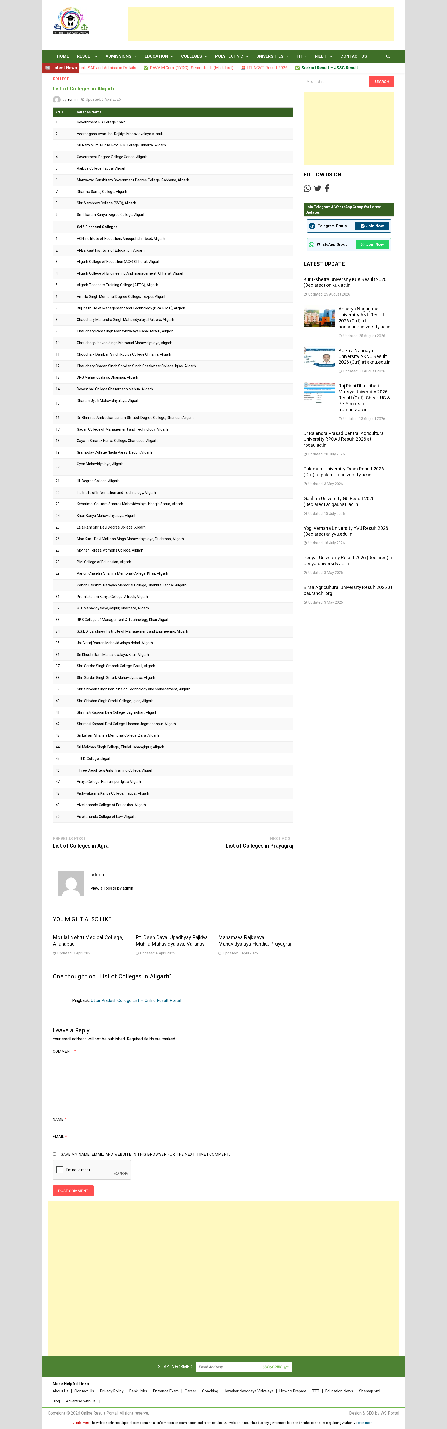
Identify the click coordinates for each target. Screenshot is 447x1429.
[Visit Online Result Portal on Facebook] (327, 190)
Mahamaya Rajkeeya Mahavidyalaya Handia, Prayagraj (254, 940)
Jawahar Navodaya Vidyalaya (248, 1391)
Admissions (118, 56)
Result (84, 56)
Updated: (103, 99)
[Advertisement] (261, 24)
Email (60, 1137)
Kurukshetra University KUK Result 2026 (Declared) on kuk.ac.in (345, 282)
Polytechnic (229, 56)
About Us (61, 1391)
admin (72, 99)
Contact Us (353, 56)
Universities (270, 56)
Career (190, 1391)
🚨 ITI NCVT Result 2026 (232, 67)
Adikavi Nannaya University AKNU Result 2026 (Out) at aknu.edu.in (365, 356)
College (61, 79)
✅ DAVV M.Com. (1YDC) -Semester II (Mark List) (156, 67)
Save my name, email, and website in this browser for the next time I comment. (145, 1154)
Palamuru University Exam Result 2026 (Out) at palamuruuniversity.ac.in (344, 471)
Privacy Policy (111, 1391)
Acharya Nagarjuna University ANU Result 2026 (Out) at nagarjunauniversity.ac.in (364, 317)
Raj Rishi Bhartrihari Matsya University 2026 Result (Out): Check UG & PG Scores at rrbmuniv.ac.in (364, 397)
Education (156, 56)
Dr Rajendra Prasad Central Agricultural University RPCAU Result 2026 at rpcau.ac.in (344, 439)
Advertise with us (81, 1401)
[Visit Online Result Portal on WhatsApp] (307, 190)
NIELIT (321, 56)
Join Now (375, 225)
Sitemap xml (369, 1391)
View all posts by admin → (114, 888)
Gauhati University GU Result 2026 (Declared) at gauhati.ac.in (339, 501)
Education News (339, 1391)
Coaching (210, 1391)
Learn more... (365, 1423)
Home (63, 56)
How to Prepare (292, 1391)
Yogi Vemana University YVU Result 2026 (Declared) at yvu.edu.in (346, 531)
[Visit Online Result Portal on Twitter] (318, 190)
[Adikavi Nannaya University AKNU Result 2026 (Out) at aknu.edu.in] (319, 349)
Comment (64, 1051)
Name (60, 1119)
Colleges (191, 56)
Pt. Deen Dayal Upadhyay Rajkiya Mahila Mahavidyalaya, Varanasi (172, 940)
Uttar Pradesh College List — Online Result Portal (136, 1000)
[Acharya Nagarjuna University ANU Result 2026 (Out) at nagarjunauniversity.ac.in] (319, 307)
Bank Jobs (138, 1391)
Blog (56, 1401)
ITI (299, 56)
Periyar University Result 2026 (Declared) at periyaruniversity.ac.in (349, 560)
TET (315, 1391)
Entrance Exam (166, 1391)
